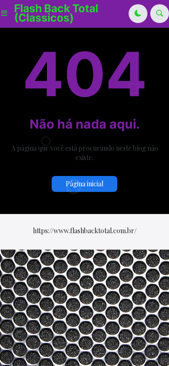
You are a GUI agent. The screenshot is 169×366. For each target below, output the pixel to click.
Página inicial (84, 183)
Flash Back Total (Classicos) (56, 13)
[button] (7, 13)
